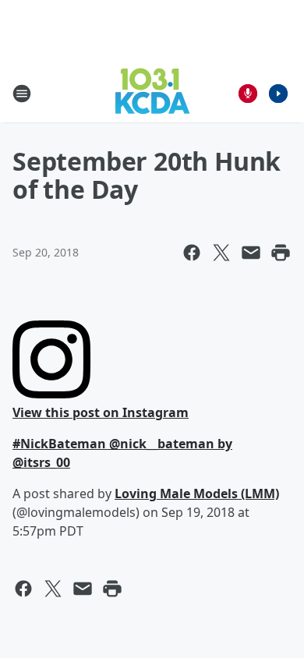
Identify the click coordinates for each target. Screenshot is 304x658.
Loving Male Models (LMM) (197, 493)
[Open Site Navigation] (21, 93)
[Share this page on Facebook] (192, 253)
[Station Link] (152, 93)
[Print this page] (281, 253)
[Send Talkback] (248, 93)
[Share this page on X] (221, 253)
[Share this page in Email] (251, 253)
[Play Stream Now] (278, 93)
